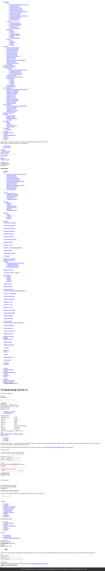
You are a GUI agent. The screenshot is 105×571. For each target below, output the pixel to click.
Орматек (12, 45)
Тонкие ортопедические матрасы (18, 11)
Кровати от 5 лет (11, 97)
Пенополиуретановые (15, 24)
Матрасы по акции (15, 14)
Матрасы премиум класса (16, 10)
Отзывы (6, 439)
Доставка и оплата (8, 132)
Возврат (6, 133)
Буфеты (9, 124)
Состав (8, 21)
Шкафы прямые (11, 117)
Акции (5, 136)
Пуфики (12, 81)
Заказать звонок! (5, 152)
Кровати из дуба (11, 58)
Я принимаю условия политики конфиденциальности (16, 563)
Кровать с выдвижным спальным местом (17, 89)
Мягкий (12, 31)
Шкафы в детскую (11, 111)
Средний (12, 32)
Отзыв (3, 463)
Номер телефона (5, 559)
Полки (8, 122)
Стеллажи (9, 119)
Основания (10, 64)
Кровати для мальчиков (13, 90)
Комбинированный (15, 38)
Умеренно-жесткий (15, 35)
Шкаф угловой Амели (6, 434)
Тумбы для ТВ (10, 126)
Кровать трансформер (12, 100)
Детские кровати (8, 88)
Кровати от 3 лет (11, 94)
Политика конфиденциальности (12, 538)
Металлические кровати (13, 56)
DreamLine (12, 42)
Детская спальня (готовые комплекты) (17, 106)
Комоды (12, 82)
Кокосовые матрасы (15, 22)
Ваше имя (4, 456)
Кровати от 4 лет (11, 96)
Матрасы (6, 2)
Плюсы (3, 458)
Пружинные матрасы (15, 17)
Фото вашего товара (6, 464)
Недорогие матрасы (15, 7)
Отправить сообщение (12, 565)
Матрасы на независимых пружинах (19, 4)
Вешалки (9, 129)
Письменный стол (11, 108)
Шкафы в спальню (12, 75)
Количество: (4, 397)
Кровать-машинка (11, 101)
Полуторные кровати (12, 50)
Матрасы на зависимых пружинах (19, 15)
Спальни (9, 68)
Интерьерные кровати (12, 63)
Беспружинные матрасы (16, 8)
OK (85, 569)
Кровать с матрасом (9, 113)
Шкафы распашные (12, 118)
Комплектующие (11, 86)
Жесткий (12, 36)
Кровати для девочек (12, 92)
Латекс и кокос (14, 27)
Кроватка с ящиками (12, 93)
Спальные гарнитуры (15, 71)
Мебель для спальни (9, 67)
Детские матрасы (14, 6)
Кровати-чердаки (11, 103)
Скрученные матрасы (15, 13)
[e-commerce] (3, 150)
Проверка (3, 466)
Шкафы (6, 114)
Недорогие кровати (12, 53)
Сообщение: (4, 562)
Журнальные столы (12, 125)
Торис (11, 40)
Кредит (6, 139)
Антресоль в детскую (12, 110)
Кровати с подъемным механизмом (16, 60)
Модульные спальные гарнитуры (18, 70)
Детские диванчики (12, 107)
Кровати (6, 46)
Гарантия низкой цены (10, 135)
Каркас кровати (11, 85)
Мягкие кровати (11, 61)
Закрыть (3, 565)
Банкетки (12, 83)
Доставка (6, 440)
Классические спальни (16, 74)
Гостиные (6, 121)
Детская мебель (8, 104)
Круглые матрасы (14, 20)
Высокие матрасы (14, 18)
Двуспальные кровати (12, 49)
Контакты (6, 137)
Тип (8, 3)
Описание (6, 438)
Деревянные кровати (12, 51)
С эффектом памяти (15, 28)
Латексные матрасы (15, 25)
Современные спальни (16, 72)
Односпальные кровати (13, 47)
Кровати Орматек (11, 57)
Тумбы (11, 79)
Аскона (12, 43)
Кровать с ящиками (12, 54)
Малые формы (10, 78)
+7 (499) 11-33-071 (5, 496)
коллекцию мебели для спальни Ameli (54, 447)
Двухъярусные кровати (10, 65)
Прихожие (6, 128)
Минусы (3, 459)
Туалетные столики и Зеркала (14, 76)
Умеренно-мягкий (14, 33)
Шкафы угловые (11, 115)
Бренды (9, 39)
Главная (6, 131)
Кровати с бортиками (12, 99)
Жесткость (9, 29)
